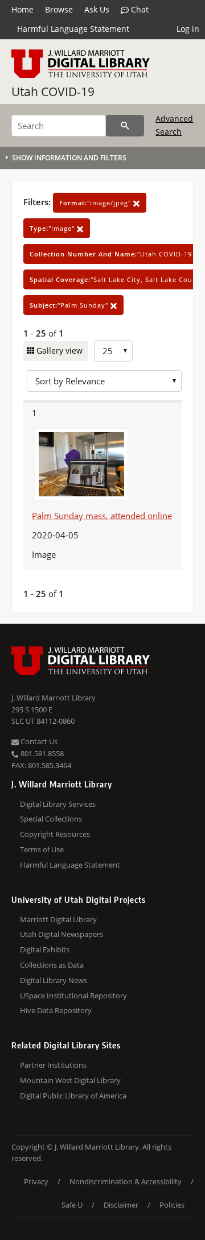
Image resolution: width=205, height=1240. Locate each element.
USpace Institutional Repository (73, 995)
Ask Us (96, 9)
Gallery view (58, 350)
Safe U (72, 1205)
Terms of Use (42, 849)
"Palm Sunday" (70, 305)
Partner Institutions (53, 1065)
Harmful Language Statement (73, 28)
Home (22, 9)
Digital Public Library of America (73, 1095)
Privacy (36, 1181)
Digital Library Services (58, 804)
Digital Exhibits (44, 949)
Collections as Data (52, 965)
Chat (139, 9)
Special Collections (51, 819)
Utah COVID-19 (53, 91)
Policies (171, 1205)
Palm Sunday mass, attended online (102, 515)
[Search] (125, 125)
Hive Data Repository (56, 1010)
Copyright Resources (55, 834)
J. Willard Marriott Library (53, 697)
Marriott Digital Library (58, 919)
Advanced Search (174, 124)
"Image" (53, 228)
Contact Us (38, 741)
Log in (188, 28)
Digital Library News (53, 980)
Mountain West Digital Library (70, 1080)
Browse (59, 9)
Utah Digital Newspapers (61, 934)
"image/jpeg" (96, 202)
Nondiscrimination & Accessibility (125, 1181)
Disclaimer (121, 1205)
